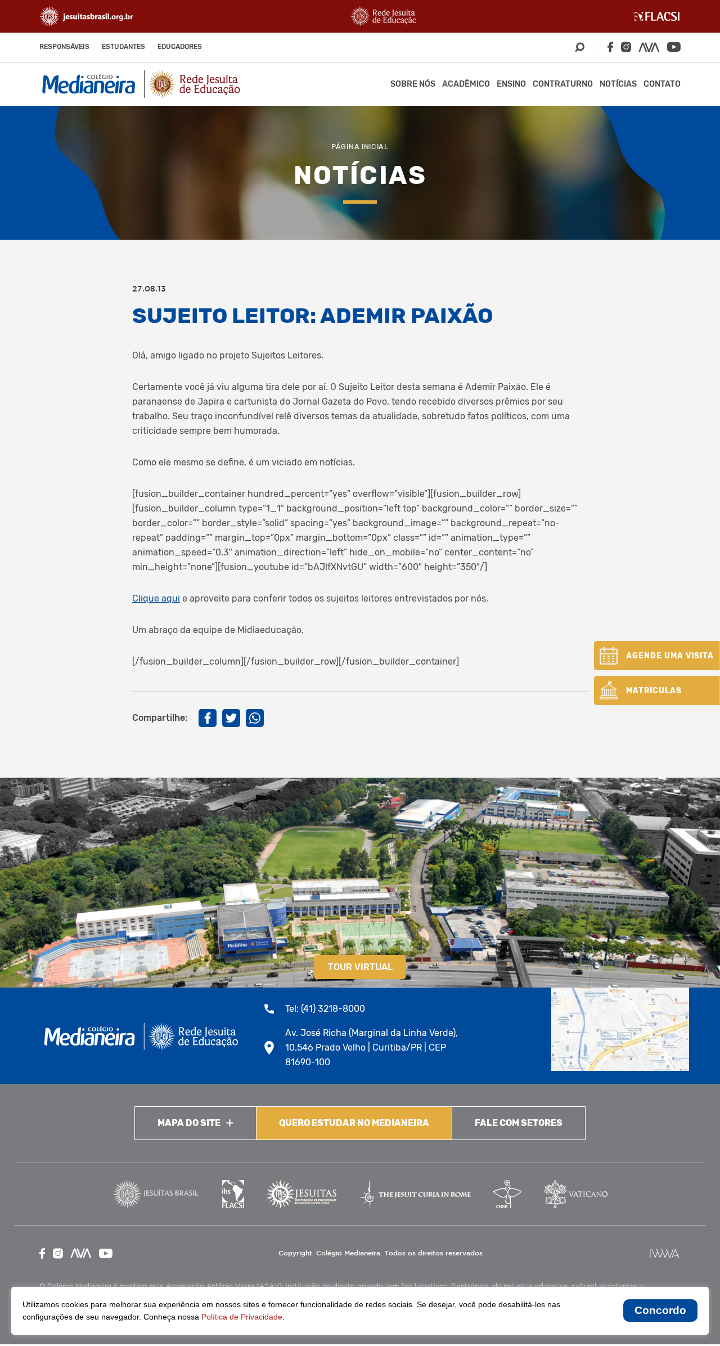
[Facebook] (610, 47)
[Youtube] (674, 47)
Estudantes (123, 47)
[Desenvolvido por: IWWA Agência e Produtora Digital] (665, 1253)
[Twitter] (231, 718)
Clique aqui (156, 598)
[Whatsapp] (255, 718)
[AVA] (649, 47)
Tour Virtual (360, 967)
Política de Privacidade (241, 1316)
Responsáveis (64, 47)
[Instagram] (626, 47)
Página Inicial (360, 146)
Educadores (180, 47)
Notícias (618, 84)
